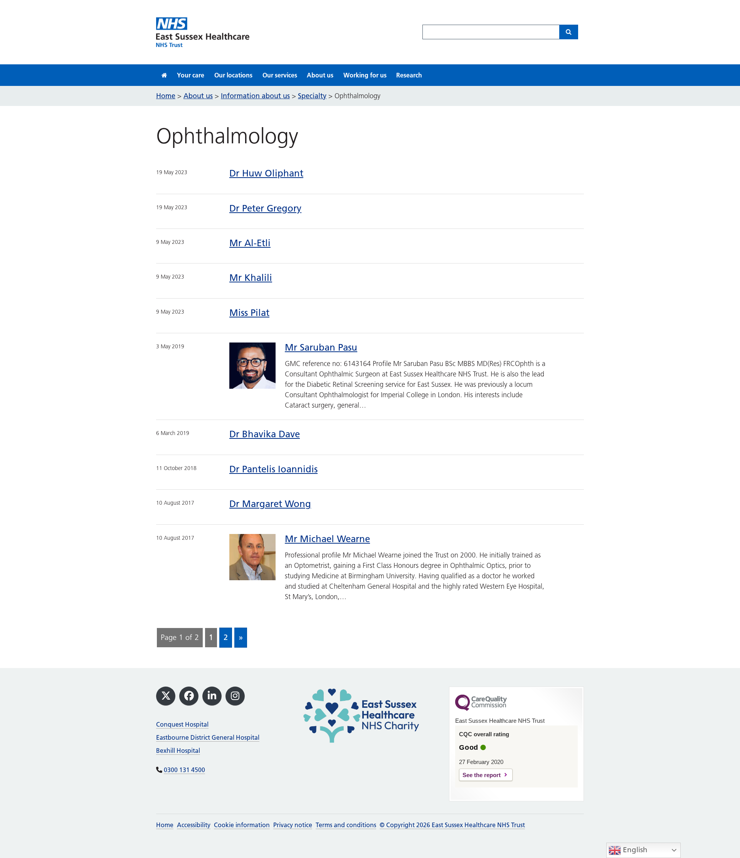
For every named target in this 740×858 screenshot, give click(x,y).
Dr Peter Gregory (265, 208)
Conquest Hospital (182, 724)
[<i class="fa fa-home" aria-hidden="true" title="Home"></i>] (164, 75)
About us (320, 75)
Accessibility (193, 825)
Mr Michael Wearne (327, 538)
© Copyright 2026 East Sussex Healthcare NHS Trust (452, 825)
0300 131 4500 (184, 770)
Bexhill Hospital (178, 750)
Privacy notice (292, 825)
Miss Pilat (249, 312)
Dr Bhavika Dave (264, 434)
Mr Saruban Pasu (321, 347)
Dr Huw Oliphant (266, 173)
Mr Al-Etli (250, 243)
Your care (190, 75)
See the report (481, 775)
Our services (279, 75)
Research (409, 75)
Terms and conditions (346, 825)
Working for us (365, 75)
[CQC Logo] (481, 709)
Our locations (233, 75)
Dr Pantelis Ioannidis (273, 469)
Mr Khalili (250, 277)
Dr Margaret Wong (270, 503)
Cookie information (242, 825)
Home (164, 825)
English (634, 849)
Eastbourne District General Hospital (207, 737)
